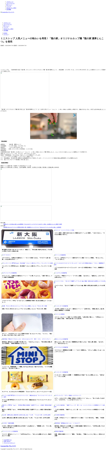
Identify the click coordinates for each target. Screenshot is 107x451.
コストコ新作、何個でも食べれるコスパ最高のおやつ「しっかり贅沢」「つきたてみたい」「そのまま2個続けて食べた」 (80, 233)
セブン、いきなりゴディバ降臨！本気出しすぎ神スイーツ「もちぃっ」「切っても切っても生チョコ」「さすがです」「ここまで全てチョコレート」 (80, 399)
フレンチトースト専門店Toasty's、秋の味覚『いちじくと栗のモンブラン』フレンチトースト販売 (26, 266)
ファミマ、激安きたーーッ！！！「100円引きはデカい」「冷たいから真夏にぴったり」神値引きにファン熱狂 (27, 435)
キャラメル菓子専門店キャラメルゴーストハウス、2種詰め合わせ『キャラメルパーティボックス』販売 (27, 400)
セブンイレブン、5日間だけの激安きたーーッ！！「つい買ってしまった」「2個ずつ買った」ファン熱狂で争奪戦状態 (27, 276)
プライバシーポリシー (9, 443)
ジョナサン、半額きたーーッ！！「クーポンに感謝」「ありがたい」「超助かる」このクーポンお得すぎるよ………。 (80, 276)
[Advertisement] (27, 17)
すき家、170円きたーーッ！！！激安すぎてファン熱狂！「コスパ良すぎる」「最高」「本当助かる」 (79, 418)
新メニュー (9, 5)
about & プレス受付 (11, 8)
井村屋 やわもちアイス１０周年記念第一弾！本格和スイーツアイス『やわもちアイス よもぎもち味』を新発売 (32, 227)
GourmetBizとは (7, 439)
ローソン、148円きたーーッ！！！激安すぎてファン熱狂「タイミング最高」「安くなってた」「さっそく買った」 (79, 258)
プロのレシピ (9, 1)
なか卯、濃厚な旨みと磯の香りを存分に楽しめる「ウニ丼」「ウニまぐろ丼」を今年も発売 (26, 417)
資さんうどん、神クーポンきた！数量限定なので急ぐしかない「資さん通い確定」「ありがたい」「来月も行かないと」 (79, 342)
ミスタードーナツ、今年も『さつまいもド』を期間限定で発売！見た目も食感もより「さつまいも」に (27, 301)
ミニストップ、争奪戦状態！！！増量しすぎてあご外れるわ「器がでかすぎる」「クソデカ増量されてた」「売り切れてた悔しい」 (27, 367)
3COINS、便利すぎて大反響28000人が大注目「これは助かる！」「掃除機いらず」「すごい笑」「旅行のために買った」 (27, 426)
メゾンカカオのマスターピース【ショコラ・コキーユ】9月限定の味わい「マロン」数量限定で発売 (79, 268)
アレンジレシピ (10, 3)
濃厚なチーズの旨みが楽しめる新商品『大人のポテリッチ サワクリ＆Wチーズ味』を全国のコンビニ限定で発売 (32, 224)
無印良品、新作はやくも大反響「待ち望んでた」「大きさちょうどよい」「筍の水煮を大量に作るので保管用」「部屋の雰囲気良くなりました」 (27, 342)
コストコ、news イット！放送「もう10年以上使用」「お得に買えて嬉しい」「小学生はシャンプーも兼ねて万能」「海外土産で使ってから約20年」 (79, 317)
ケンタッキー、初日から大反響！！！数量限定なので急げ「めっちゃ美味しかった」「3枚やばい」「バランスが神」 (79, 375)
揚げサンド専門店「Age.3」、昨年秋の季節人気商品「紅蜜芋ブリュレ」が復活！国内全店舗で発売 (26, 410)
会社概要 (8, 9)
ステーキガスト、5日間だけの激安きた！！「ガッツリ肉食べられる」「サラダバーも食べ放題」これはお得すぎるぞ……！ (26, 258)
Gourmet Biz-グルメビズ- (8, 446)
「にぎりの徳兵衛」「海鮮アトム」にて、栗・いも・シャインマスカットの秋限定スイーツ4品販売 (79, 410)
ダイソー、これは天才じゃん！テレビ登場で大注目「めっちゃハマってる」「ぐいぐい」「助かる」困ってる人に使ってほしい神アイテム (27, 334)
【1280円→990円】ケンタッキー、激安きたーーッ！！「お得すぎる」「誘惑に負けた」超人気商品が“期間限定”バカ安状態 (79, 309)
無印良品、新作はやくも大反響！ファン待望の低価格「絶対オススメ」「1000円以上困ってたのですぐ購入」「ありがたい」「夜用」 (80, 426)
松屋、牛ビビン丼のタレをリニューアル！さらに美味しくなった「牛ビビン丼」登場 (24, 308)
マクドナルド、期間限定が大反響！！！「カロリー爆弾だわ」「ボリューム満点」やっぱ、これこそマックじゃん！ (80, 350)
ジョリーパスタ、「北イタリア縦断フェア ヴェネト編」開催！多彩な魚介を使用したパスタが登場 (80, 286)
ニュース (8, 6)
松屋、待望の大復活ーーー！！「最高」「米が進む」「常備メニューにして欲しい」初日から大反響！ (80, 435)
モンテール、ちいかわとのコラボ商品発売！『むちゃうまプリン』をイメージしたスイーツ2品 (27, 391)
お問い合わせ (6, 441)
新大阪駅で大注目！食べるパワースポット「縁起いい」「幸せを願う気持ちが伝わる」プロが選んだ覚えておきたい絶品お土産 (27, 250)
